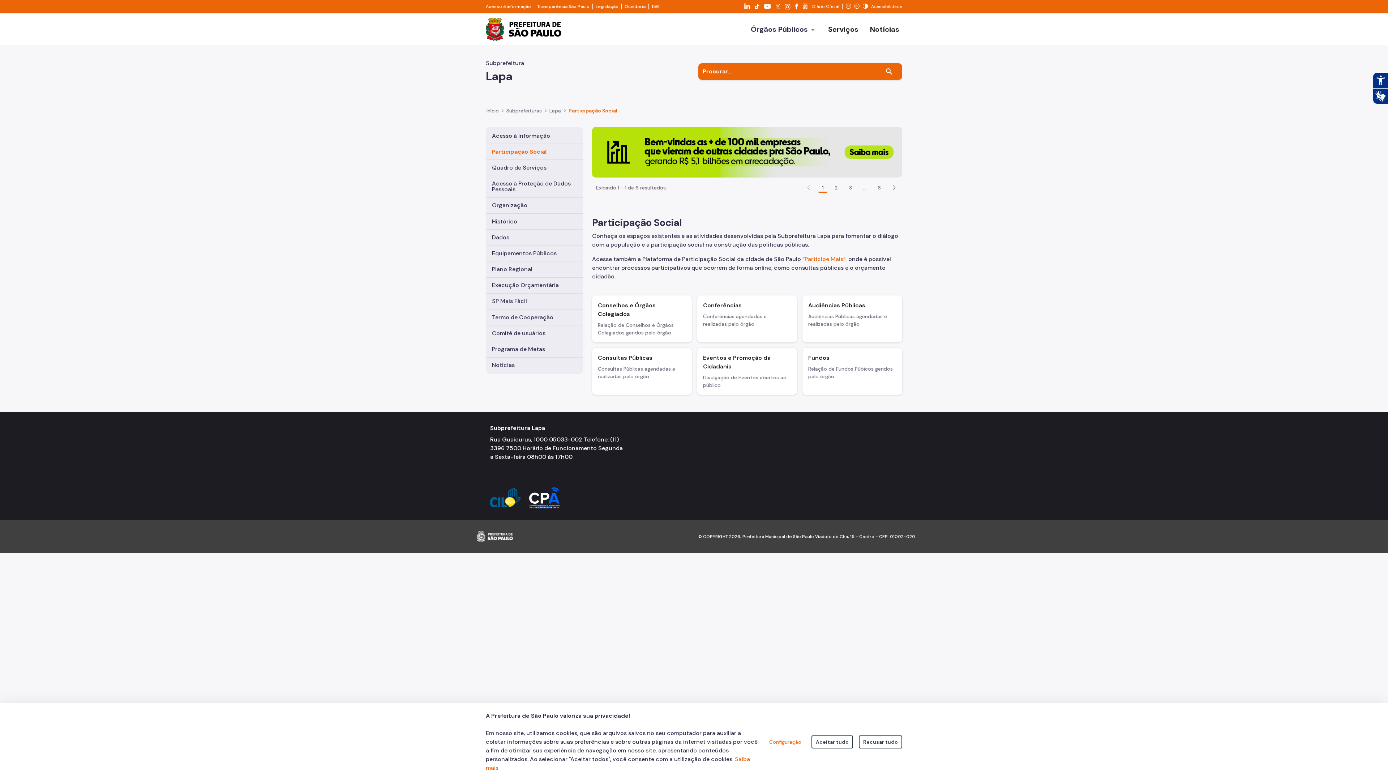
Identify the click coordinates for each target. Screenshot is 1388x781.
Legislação (607, 6)
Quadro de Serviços (519, 167)
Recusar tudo (880, 742)
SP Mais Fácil (509, 301)
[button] (894, 187)
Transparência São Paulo (563, 6)
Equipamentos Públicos (524, 253)
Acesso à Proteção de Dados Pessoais (531, 186)
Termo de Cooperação (522, 317)
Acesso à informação (508, 6)
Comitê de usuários (518, 333)
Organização (509, 205)
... (864, 187)
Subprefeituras (524, 110)
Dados (500, 237)
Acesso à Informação (521, 136)
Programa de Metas (518, 349)
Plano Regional (512, 269)
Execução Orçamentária (525, 285)
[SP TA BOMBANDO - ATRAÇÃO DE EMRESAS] (747, 151)
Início (493, 110)
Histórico (504, 221)
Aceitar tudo (832, 742)
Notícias (503, 365)
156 (655, 6)
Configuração (785, 742)
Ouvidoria (635, 6)
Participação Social (519, 151)
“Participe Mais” (823, 259)
